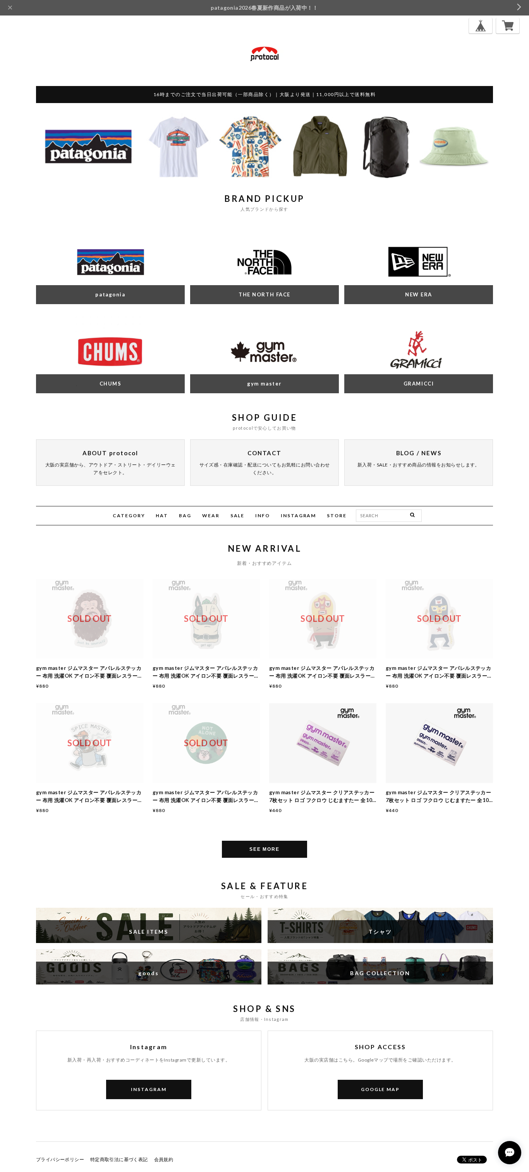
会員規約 (163, 1159)
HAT (162, 515)
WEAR (211, 515)
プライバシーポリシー (60, 1159)
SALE (237, 515)
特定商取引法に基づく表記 (119, 1159)
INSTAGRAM (298, 515)
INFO (262, 515)
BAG (185, 515)
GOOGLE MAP (380, 1089)
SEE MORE (264, 849)
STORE (337, 515)
